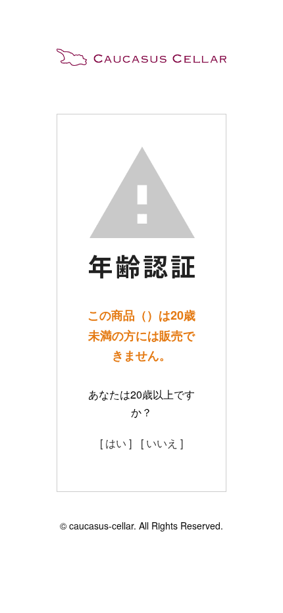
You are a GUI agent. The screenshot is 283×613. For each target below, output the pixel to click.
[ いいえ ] (162, 443)
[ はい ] (116, 443)
